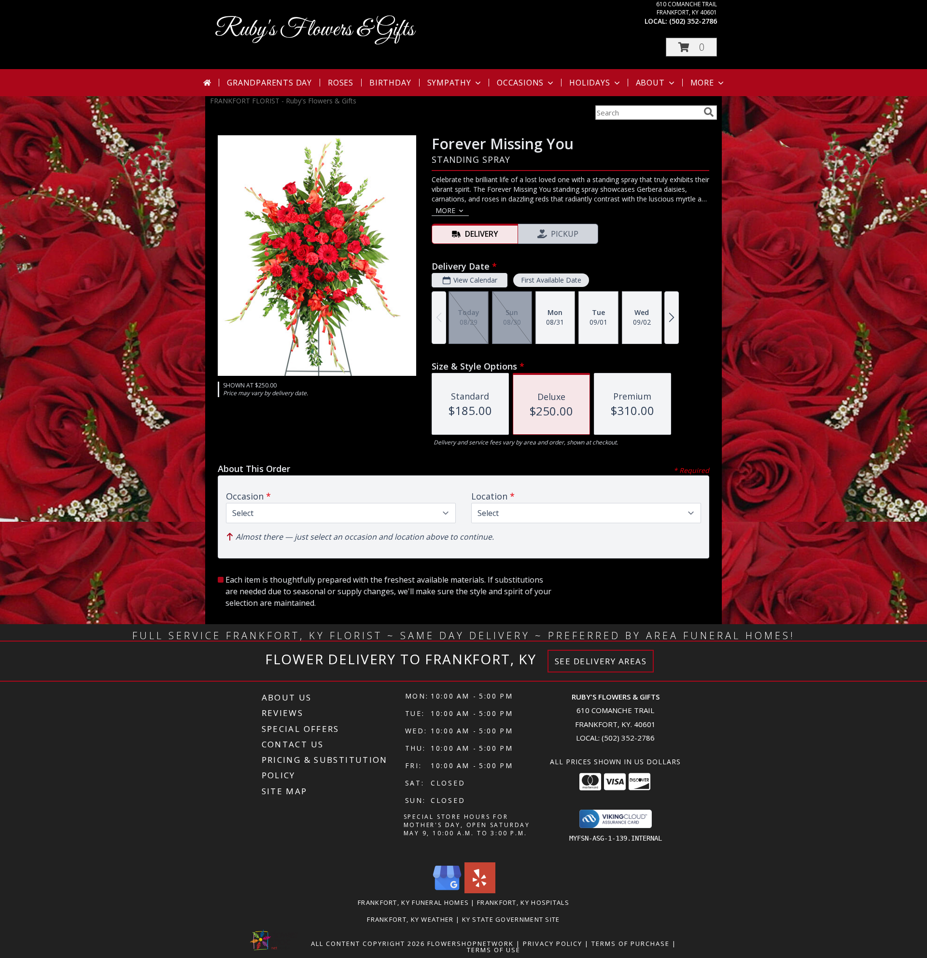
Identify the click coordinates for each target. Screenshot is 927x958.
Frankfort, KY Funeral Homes (413, 902)
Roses (340, 82)
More (702, 82)
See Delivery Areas (601, 661)
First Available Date (551, 280)
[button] (691, 47)
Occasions (520, 82)
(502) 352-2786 (693, 21)
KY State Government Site (511, 919)
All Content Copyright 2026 (368, 943)
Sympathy (449, 82)
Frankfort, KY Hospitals (523, 902)
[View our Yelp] (479, 890)
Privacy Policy (552, 943)
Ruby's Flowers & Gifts (314, 29)
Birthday (390, 82)
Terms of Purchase (630, 943)
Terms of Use (493, 949)
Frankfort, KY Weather (410, 919)
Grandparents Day (269, 82)
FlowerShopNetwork (470, 943)
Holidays (589, 82)
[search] (708, 112)
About (650, 82)
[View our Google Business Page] (447, 890)
